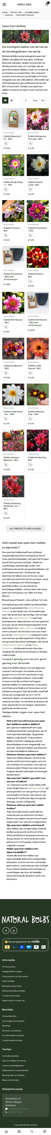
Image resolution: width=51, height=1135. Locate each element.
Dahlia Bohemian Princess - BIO (37, 137)
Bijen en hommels (10, 1080)
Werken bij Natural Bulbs (13, 990)
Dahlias (9, 15)
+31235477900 (14, 1112)
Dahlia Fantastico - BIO (37, 229)
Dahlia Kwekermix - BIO (13, 367)
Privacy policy (8, 966)
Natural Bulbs (8, 981)
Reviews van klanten (11, 1030)
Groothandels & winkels (13, 1035)
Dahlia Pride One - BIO (37, 458)
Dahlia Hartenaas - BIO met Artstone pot (37, 322)
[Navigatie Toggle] (4, 4)
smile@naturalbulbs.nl (18, 1108)
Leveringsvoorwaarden (13, 1021)
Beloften (6, 1025)
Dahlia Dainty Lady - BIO (35, 183)
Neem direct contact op (13, 1000)
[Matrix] (5, 100)
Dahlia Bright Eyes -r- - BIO (13, 183)
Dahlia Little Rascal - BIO (34, 367)
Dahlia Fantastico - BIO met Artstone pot (13, 276)
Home (5, 12)
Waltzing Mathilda (36, 788)
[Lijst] (11, 100)
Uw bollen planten (10, 1055)
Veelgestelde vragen (12, 971)
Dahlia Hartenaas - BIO (13, 321)
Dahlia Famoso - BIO (12, 229)
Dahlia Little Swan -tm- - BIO (13, 413)
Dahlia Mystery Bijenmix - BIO (11, 458)
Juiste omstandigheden (13, 1065)
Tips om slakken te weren (14, 1060)
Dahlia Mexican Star (22, 618)
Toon (35, 100)
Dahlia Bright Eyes (21, 634)
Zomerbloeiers (32, 12)
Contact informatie (11, 995)
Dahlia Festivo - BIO (36, 275)
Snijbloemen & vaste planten (15, 1070)
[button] (22, 112)
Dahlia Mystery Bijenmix (14, 645)
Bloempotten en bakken (13, 1075)
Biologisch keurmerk (12, 986)
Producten (16, 12)
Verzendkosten (9, 1016)
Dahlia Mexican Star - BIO (36, 413)
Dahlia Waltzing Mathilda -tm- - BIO (12, 506)
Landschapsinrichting (12, 1040)
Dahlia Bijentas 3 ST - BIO (12, 137)
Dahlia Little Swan (27, 628)
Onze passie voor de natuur (15, 976)
